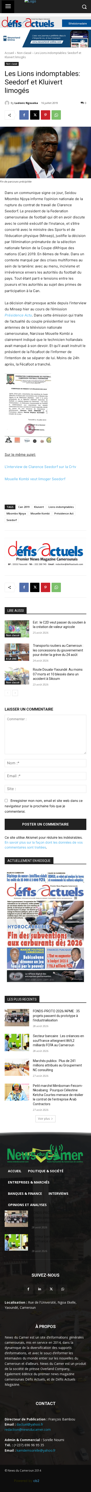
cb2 (36, 1481)
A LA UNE (11, 658)
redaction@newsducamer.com (28, 1429)
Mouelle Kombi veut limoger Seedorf (35, 479)
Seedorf (12, 520)
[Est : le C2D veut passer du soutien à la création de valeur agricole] (17, 629)
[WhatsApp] (56, 115)
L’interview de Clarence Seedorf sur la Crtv (40, 466)
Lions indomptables (61, 507)
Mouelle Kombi (40, 513)
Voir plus (44, 1119)
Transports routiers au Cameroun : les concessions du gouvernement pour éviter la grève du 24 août (58, 650)
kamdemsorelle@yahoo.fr (36, 1450)
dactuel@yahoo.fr (30, 1424)
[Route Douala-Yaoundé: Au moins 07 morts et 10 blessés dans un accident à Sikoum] (17, 676)
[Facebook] (24, 115)
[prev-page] (7, 693)
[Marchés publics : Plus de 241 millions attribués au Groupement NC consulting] (17, 1067)
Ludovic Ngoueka (26, 103)
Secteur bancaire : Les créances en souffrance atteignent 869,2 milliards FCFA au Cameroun (58, 1040)
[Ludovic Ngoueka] (8, 103)
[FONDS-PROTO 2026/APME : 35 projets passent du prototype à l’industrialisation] (17, 1017)
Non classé (24, 53)
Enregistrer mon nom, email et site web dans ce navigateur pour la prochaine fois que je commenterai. (44, 806)
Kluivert (39, 507)
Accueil (9, 53)
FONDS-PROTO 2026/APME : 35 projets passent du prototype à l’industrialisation (56, 1015)
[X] (34, 115)
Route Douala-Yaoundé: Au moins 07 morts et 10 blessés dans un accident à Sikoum (58, 674)
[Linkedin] (39, 1289)
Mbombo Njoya (16, 513)
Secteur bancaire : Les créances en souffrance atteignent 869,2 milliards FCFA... (59, 1241)
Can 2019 (23, 507)
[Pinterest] (45, 115)
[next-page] (15, 693)
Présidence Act (64, 513)
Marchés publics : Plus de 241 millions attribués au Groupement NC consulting (57, 1065)
